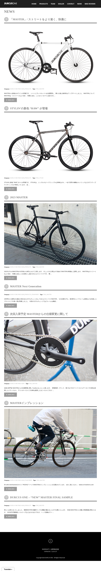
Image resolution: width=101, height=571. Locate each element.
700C (37, 89)
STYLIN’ (41, 178)
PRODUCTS (43, 4)
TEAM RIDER (35, 294)
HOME (34, 4)
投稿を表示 (11, 100)
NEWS (79, 4)
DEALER (61, 4)
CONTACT (70, 4)
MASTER (41, 89)
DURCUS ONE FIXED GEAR (17, 89)
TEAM (53, 4)
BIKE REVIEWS (90, 4)
